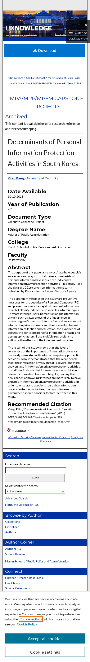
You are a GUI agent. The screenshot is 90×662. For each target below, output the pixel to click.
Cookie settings (30, 619)
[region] (45, 626)
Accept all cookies (45, 638)
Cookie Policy (27, 624)
